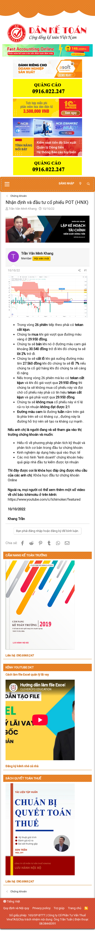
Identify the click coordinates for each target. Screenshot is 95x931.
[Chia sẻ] (79, 270)
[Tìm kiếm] (88, 184)
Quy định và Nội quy (16, 908)
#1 (85, 270)
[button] (7, 184)
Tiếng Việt (13, 901)
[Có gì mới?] (80, 183)
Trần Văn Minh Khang (23, 208)
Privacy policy (41, 908)
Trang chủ (74, 908)
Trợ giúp (59, 908)
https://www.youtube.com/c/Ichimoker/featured (44, 499)
